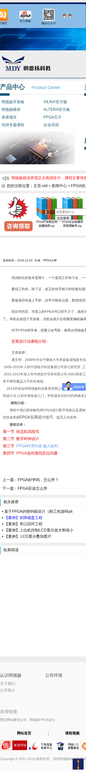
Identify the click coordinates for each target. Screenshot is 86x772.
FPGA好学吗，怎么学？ (38, 480)
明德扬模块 (11, 109)
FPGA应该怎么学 (32, 488)
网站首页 (24, 733)
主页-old (40, 186)
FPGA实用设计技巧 (36, 417)
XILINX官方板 (55, 102)
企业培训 (51, 125)
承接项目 (9, 117)
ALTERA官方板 (56, 109)
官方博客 (25, 21)
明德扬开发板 (12, 102)
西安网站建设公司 (13, 720)
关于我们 (7, 683)
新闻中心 (59, 186)
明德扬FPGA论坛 (42, 720)
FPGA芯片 (52, 117)
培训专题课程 (12, 125)
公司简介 (7, 690)
